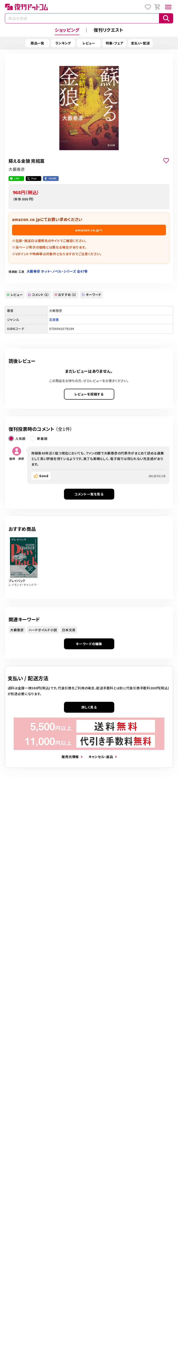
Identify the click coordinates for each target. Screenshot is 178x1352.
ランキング (63, 43)
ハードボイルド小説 (43, 630)
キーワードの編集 (89, 643)
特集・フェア (114, 43)
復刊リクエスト (108, 30)
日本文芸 (69, 630)
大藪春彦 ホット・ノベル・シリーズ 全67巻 (57, 271)
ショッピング (67, 30)
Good (43, 475)
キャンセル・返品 (101, 756)
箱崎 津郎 (16, 458)
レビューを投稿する (88, 394)
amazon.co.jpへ (89, 230)
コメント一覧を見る (88, 494)
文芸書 (54, 319)
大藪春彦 (17, 630)
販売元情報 (70, 756)
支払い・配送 (140, 43)
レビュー (89, 43)
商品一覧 (37, 43)
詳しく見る (89, 707)
